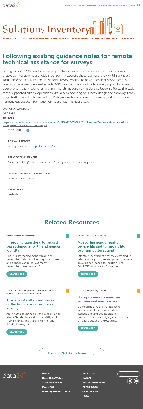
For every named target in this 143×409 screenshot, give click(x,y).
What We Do (71, 5)
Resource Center (112, 5)
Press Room (90, 387)
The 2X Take (129, 5)
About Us (88, 373)
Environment (100, 236)
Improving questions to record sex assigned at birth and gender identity (33, 246)
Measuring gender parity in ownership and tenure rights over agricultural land (101, 246)
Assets (9, 290)
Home (6, 38)
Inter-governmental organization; (28, 146)
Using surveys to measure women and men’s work (99, 299)
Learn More (17, 274)
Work (38, 294)
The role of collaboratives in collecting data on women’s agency (30, 304)
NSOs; (51, 146)
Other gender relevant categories (21, 236)
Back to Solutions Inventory (71, 353)
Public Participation (25, 294)
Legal (86, 396)
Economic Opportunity (25, 290)
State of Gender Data (90, 5)
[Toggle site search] (138, 5)
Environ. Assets (84, 236)
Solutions (19, 38)
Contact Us (90, 391)
